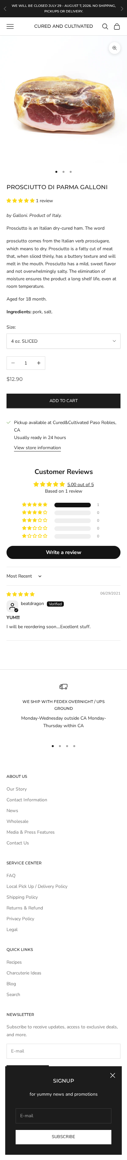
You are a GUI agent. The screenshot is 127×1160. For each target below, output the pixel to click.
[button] (21, 201)
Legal (12, 929)
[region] (63, 709)
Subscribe (63, 1137)
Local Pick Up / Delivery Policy (37, 886)
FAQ (11, 876)
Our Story (17, 789)
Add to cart (63, 401)
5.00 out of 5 (80, 485)
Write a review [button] (63, 552)
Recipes (14, 962)
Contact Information (27, 800)
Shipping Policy (22, 897)
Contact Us (18, 843)
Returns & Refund (25, 908)
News (12, 811)
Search (13, 994)
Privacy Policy (20, 919)
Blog (11, 984)
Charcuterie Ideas (24, 973)
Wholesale (17, 821)
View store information (37, 448)
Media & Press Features (31, 832)
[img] (21, 594)
